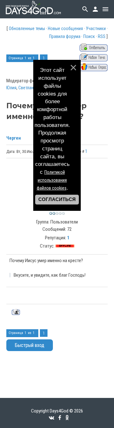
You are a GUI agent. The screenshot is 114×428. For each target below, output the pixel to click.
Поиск (89, 36)
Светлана (27, 87)
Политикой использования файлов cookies (52, 180)
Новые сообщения (65, 28)
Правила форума (64, 36)
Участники (96, 28)
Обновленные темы (27, 28)
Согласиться (57, 199)
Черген (13, 138)
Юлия (11, 87)
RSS (101, 36)
